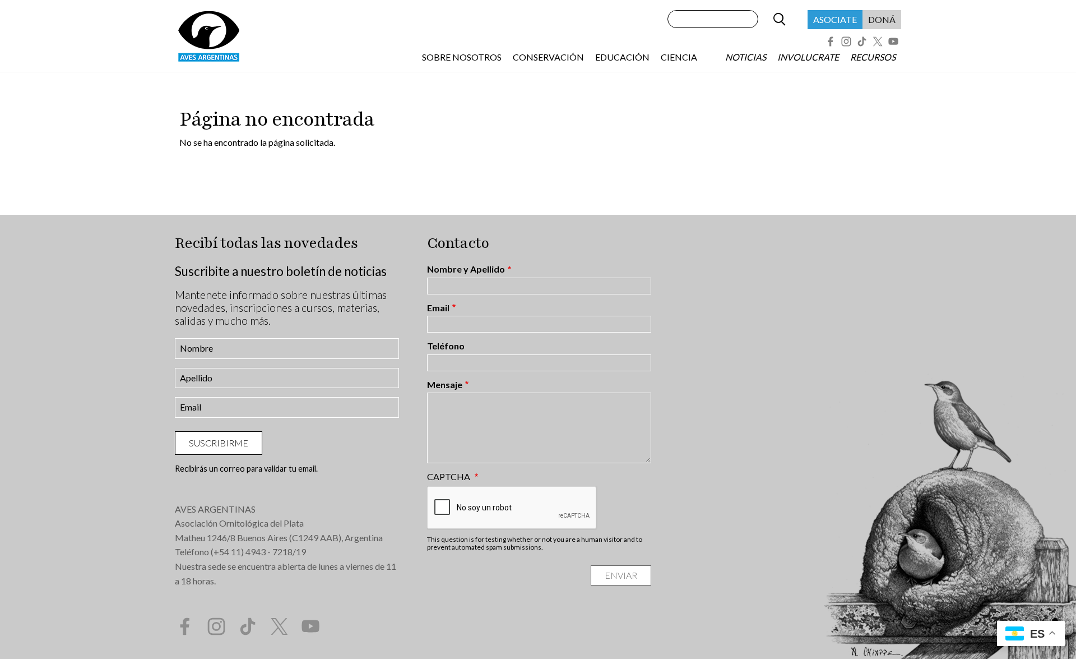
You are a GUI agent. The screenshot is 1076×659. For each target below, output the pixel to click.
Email (438, 308)
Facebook (830, 41)
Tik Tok (862, 41)
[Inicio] (208, 35)
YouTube (893, 41)
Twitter (877, 41)
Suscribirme (218, 442)
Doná (882, 19)
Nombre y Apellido (466, 269)
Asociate (835, 19)
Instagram (846, 41)
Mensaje (444, 385)
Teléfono (446, 346)
